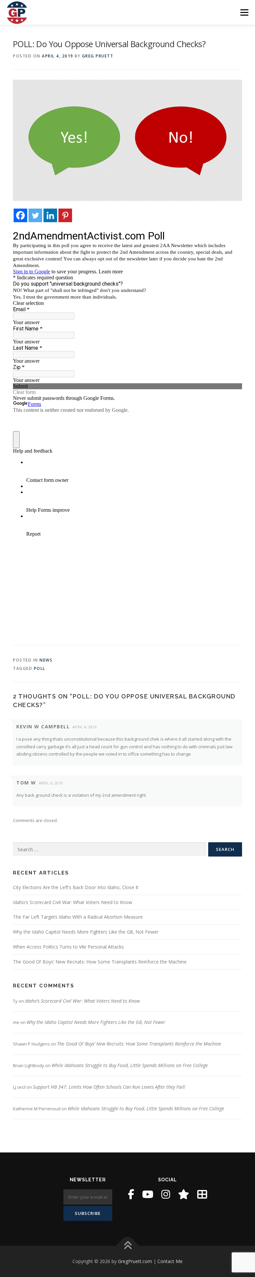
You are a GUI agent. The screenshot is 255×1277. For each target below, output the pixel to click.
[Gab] (184, 1194)
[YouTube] (148, 1194)
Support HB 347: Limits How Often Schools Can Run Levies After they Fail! (109, 1087)
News (46, 660)
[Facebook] (20, 215)
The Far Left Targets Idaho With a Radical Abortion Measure (78, 917)
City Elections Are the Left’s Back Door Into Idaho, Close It (75, 887)
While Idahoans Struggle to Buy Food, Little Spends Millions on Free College (129, 1065)
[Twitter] (35, 215)
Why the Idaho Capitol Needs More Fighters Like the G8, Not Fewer (85, 932)
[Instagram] (165, 1194)
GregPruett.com (135, 1261)
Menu (244, 12)
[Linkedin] (50, 215)
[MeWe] (202, 1194)
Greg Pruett (98, 56)
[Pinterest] (65, 215)
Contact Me (170, 1261)
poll (39, 668)
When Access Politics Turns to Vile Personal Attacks (68, 947)
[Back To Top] (127, 1245)
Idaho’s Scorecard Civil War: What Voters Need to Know (72, 902)
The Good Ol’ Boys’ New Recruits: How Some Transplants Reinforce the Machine (100, 961)
